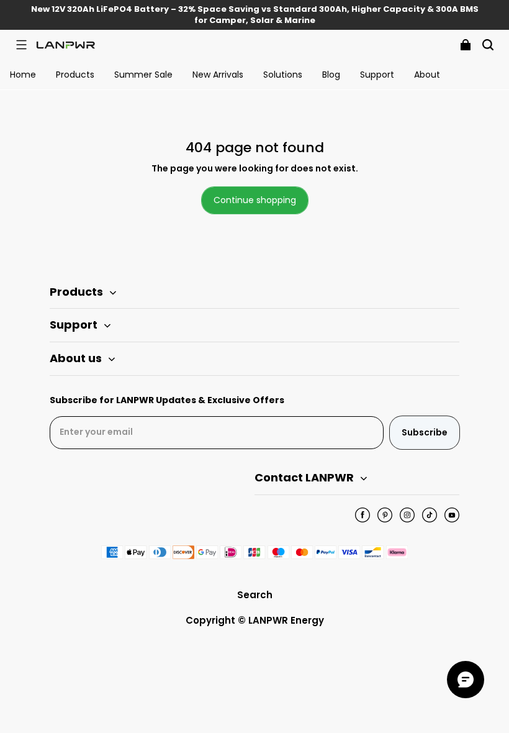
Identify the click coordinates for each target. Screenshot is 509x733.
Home (23, 74)
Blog (331, 74)
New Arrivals (217, 74)
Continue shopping (255, 200)
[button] (21, 44)
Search (255, 594)
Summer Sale (143, 74)
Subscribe (425, 432)
